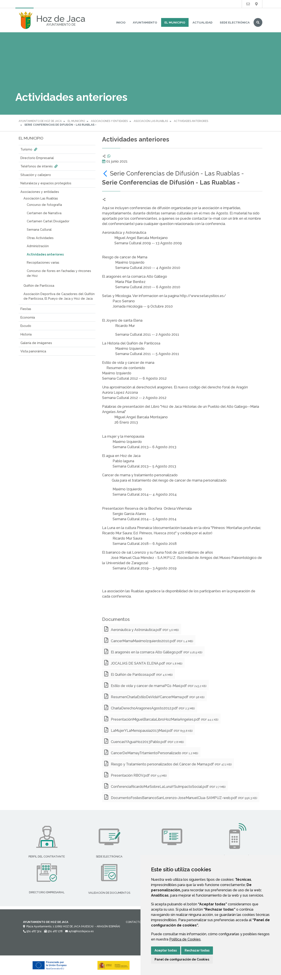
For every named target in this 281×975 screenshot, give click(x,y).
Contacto (133, 922)
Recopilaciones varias (43, 262)
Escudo (25, 326)
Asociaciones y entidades (109, 121)
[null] (106, 173)
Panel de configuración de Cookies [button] (182, 959)
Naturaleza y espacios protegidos (45, 183)
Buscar (258, 22)
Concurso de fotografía (44, 205)
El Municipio (174, 22)
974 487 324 (33, 931)
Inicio (121, 22)
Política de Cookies (185, 939)
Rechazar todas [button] (197, 950)
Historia (26, 334)
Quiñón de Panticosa (38, 285)
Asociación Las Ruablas (151, 121)
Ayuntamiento (145, 22)
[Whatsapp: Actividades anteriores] (108, 156)
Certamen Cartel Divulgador (48, 221)
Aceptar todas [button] (166, 950)
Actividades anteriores (191, 121)
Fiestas (25, 309)
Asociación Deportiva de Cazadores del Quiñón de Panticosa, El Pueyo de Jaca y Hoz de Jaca (59, 296)
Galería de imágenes (36, 343)
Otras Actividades (40, 238)
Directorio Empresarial (37, 158)
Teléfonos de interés (37, 166)
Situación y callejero (35, 175)
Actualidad (203, 22)
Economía (27, 317)
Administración (38, 246)
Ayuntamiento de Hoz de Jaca (40, 121)
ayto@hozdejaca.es (81, 931)
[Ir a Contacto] (248, 4)
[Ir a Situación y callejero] (256, 4)
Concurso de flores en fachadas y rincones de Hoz (59, 273)
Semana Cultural (39, 229)
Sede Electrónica (235, 22)
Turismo (26, 149)
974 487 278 (55, 931)
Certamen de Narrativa (44, 213)
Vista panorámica (33, 351)
